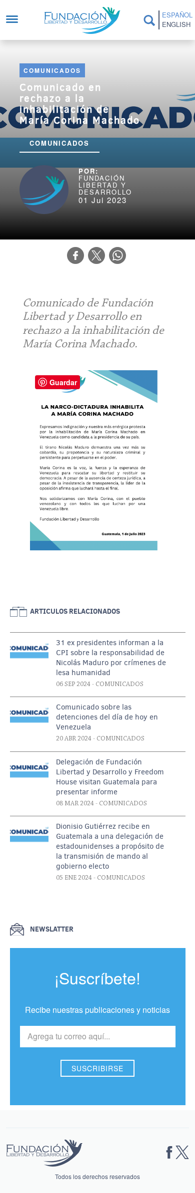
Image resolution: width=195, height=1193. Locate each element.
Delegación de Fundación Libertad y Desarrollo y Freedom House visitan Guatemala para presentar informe (110, 777)
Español (176, 14)
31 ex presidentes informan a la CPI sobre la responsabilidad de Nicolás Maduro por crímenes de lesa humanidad (111, 658)
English (176, 24)
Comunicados (52, 70)
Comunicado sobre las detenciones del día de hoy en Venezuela (107, 717)
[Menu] (17, 20)
